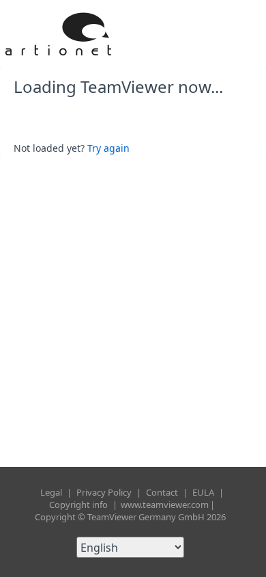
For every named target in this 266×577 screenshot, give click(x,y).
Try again (108, 148)
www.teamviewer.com (165, 504)
